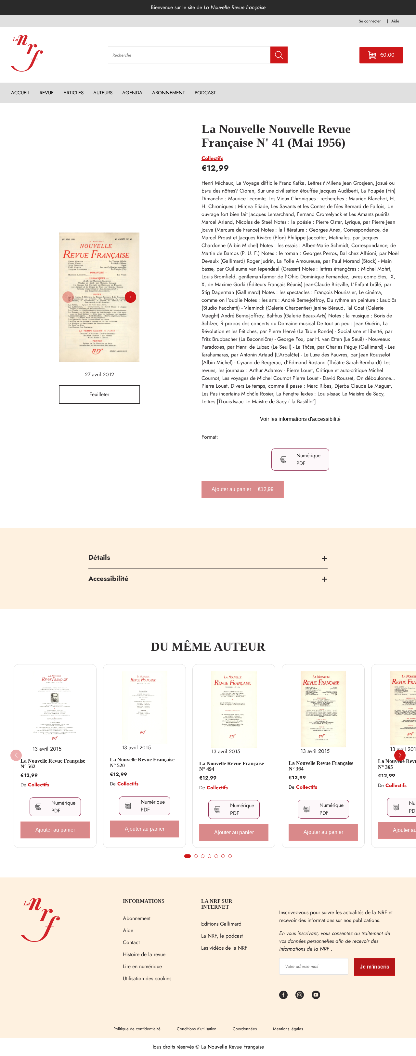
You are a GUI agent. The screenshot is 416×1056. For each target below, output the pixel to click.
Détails (99, 557)
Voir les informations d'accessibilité (300, 419)
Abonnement (136, 918)
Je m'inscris (374, 966)
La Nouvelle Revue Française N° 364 (321, 766)
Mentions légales (288, 1029)
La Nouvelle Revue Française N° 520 (142, 762)
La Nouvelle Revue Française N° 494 (231, 766)
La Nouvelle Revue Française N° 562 (52, 763)
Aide (128, 930)
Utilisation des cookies (147, 978)
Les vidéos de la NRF (224, 948)
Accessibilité (108, 578)
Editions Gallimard (221, 924)
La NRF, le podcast (222, 936)
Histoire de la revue (144, 954)
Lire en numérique (142, 966)
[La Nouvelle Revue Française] (40, 940)
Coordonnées (245, 1029)
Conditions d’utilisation (196, 1029)
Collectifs (212, 158)
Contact (131, 942)
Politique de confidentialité (137, 1029)
